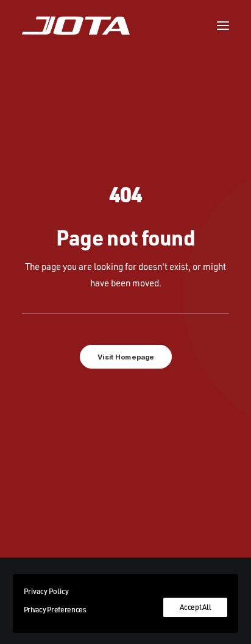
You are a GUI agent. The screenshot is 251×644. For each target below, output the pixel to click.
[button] (223, 25)
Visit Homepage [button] (125, 356)
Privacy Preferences (55, 609)
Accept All (195, 607)
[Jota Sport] (76, 25)
